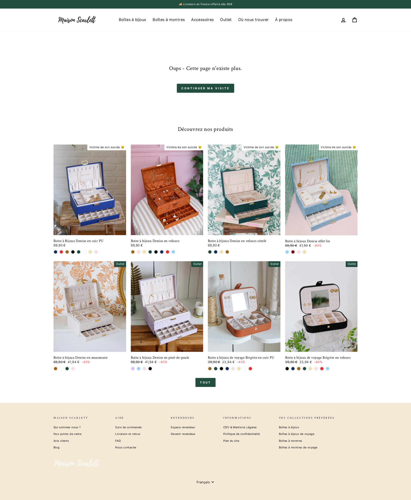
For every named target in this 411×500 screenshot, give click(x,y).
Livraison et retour (127, 434)
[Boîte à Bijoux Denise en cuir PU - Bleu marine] (56, 252)
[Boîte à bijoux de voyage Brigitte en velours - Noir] (287, 369)
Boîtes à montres (169, 19)
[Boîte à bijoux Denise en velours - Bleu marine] (162, 252)
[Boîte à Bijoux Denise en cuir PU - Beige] (90, 252)
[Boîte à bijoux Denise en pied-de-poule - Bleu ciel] (139, 369)
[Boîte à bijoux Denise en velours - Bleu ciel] (173, 252)
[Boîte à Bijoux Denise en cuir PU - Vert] (79, 252)
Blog (57, 447)
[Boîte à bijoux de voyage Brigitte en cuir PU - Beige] (239, 369)
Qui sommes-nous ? (67, 427)
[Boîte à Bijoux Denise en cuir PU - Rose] (96, 252)
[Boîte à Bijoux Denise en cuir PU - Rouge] (61, 252)
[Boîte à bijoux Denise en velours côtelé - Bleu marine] (216, 252)
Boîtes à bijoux (132, 19)
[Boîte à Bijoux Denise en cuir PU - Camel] (67, 252)
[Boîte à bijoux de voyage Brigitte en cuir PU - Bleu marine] (227, 369)
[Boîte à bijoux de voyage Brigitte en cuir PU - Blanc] (245, 369)
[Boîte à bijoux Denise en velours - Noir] (156, 252)
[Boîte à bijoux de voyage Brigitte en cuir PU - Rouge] (250, 369)
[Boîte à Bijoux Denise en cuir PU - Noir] (73, 252)
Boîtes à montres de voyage (298, 447)
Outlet (226, 19)
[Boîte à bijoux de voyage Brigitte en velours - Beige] (310, 369)
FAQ (118, 440)
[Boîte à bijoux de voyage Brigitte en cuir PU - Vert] (216, 369)
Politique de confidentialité (241, 434)
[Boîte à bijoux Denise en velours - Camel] (133, 252)
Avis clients (61, 440)
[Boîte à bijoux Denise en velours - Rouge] (167, 252)
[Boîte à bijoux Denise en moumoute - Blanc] (61, 369)
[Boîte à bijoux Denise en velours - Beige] (144, 252)
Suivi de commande (128, 427)
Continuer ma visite (205, 88)
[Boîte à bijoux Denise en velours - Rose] (139, 252)
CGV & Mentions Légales (240, 427)
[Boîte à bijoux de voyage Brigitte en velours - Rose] (316, 369)
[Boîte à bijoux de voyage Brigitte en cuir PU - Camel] (210, 369)
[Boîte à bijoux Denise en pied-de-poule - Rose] (144, 369)
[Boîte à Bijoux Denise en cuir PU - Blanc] (84, 252)
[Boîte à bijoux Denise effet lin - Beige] (304, 252)
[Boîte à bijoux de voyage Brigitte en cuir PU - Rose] (233, 369)
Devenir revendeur (183, 434)
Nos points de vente (67, 434)
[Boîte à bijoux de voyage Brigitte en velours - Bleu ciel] (328, 369)
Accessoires (202, 19)
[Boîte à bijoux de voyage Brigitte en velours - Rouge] (322, 369)
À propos (283, 19)
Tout (205, 382)
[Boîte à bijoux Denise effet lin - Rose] (299, 252)
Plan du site (231, 440)
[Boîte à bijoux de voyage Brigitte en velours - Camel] (299, 369)
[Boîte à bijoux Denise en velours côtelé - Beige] (221, 252)
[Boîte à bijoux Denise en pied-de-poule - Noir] (150, 369)
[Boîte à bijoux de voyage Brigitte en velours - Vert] (304, 369)
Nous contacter (125, 447)
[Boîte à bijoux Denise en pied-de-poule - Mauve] (133, 369)
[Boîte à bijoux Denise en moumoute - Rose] (73, 369)
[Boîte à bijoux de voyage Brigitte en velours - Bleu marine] (293, 369)
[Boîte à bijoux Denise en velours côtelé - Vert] (210, 252)
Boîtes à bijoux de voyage (296, 434)
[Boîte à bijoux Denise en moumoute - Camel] (56, 369)
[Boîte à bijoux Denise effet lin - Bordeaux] (293, 252)
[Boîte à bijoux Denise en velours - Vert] (150, 252)
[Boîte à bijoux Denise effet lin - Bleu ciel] (287, 252)
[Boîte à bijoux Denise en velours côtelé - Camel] (227, 252)
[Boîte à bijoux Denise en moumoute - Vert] (67, 369)
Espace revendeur (183, 427)
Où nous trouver (253, 19)
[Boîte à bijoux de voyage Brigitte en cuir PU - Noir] (221, 369)
